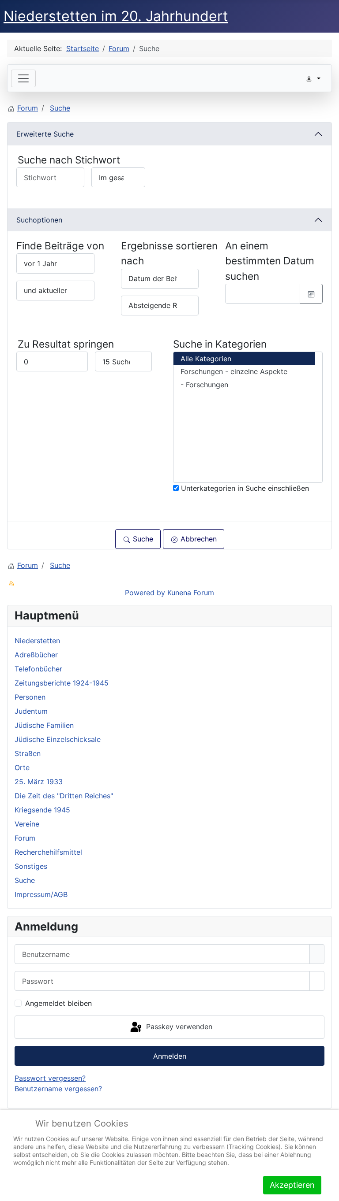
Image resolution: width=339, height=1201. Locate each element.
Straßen (28, 753)
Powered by (145, 592)
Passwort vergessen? (50, 1078)
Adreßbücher (36, 654)
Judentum (31, 711)
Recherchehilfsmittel (48, 852)
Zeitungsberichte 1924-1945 (62, 682)
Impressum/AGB (41, 894)
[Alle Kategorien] (244, 358)
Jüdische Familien (44, 725)
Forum (25, 838)
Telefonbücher (38, 668)
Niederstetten (37, 640)
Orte (22, 767)
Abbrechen (197, 538)
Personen (30, 697)
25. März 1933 (39, 781)
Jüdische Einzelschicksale (58, 739)
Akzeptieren (292, 1185)
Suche (142, 538)
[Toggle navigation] (23, 78)
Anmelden (169, 1056)
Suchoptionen (39, 219)
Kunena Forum (190, 592)
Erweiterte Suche (45, 134)
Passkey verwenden (178, 1026)
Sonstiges (31, 866)
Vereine (27, 823)
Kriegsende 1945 (42, 809)
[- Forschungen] (244, 384)
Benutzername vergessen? (58, 1088)
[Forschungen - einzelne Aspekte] (244, 371)
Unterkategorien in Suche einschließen (244, 488)
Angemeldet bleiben (58, 1003)
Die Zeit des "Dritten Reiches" (64, 795)
